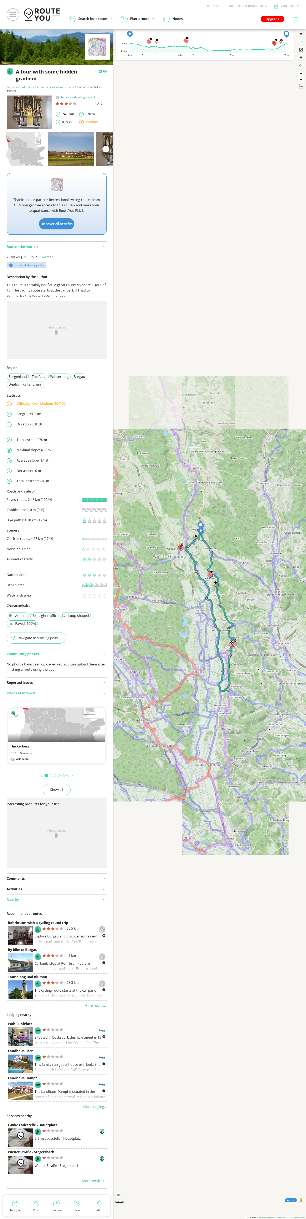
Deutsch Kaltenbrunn (25, 384)
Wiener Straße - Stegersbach (31, 1152)
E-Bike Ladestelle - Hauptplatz (32, 1125)
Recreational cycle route (20, 86)
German (47, 257)
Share (77, 1210)
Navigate (15, 1210)
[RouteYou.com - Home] (42, 14)
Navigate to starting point (38, 638)
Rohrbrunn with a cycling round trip (38, 922)
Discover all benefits (57, 224)
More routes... (96, 1005)
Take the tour (212, 6)
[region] (209, 624)
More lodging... (95, 1106)
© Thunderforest (265, 1217)
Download (56, 1210)
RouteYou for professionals (248, 6)
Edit (98, 1210)
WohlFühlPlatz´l (21, 1024)
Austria (39, 86)
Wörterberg (66, 86)
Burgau (79, 376)
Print (36, 1210)
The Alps (38, 376)
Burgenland (51, 86)
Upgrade (272, 19)
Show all (56, 789)
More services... (94, 1181)
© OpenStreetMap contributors (289, 1217)
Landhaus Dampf (22, 1078)
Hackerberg (19, 746)
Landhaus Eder (20, 1051)
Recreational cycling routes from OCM (83, 97)
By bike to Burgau (22, 949)
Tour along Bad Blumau (27, 977)
